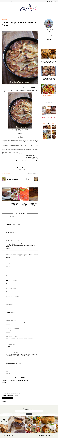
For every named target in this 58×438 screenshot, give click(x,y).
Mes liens (8, 1)
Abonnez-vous (29, 413)
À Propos (3, 1)
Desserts (4, 19)
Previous (2, 194)
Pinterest (52, 1)
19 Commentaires (29, 173)
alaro (6, 344)
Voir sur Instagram (49, 142)
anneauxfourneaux (8, 224)
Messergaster (8, 328)
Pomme (7, 271)
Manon (7, 304)
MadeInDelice (8, 240)
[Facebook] (17, 167)
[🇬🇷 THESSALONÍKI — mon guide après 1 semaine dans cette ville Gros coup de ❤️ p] (49, 136)
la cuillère (7, 252)
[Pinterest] (22, 167)
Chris (6, 288)
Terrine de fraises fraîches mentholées (24, 203)
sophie (7, 216)
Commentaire (4, 382)
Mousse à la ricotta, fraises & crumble (15, 203)
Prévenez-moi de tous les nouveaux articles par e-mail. (10, 395)
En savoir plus (49, 39)
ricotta (25, 169)
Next (38, 194)
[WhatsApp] (25, 167)
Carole (7, 336)
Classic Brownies (6, 202)
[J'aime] (15, 167)
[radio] (32, 159)
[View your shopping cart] (56, 15)
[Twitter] (20, 167)
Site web (27, 389)
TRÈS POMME (32, 87)
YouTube (54, 1)
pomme (20, 169)
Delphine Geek (8, 352)
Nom (3, 389)
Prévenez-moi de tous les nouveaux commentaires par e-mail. (11, 393)
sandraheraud (8, 312)
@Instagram (4, 421)
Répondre (8, 219)
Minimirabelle (8, 296)
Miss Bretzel (8, 320)
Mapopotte (7, 369)
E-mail (15, 389)
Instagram (50, 1)
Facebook (48, 1)
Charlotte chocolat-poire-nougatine (33, 203)
